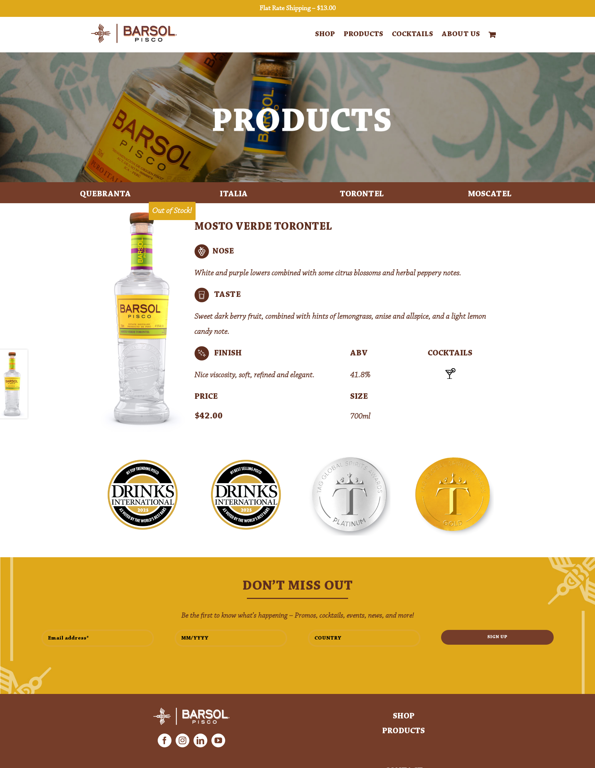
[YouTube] (218, 740)
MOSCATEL (489, 194)
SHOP (404, 716)
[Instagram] (182, 740)
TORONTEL (362, 194)
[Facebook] (164, 740)
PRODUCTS (403, 731)
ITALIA (234, 194)
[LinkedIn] (200, 740)
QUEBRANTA (105, 194)
